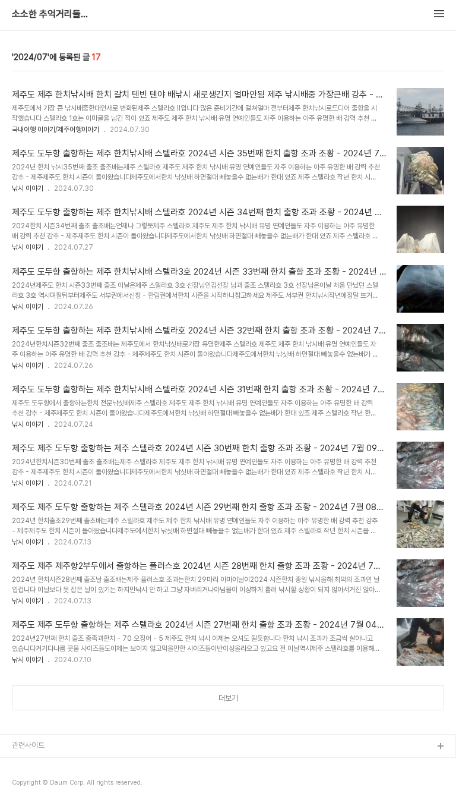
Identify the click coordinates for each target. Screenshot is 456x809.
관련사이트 (28, 745)
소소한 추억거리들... (50, 14)
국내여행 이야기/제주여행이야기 (55, 129)
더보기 (228, 698)
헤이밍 (22, 765)
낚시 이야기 (27, 188)
